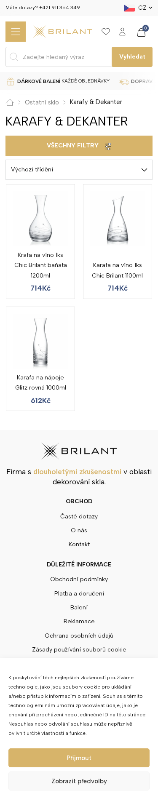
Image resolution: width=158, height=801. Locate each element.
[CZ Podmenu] (151, 8)
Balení (79, 607)
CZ (142, 7)
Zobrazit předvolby (79, 781)
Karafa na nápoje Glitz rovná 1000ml (40, 382)
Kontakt (79, 544)
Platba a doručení (79, 593)
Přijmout (79, 758)
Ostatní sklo (42, 102)
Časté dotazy (79, 516)
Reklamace (79, 621)
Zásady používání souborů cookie (79, 649)
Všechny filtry (73, 145)
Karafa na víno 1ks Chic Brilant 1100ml (117, 270)
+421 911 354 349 (59, 8)
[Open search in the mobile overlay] (79, 57)
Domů (9, 102)
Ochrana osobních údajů (79, 635)
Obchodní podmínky (79, 579)
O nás (79, 530)
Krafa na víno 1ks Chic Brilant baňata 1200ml (40, 265)
